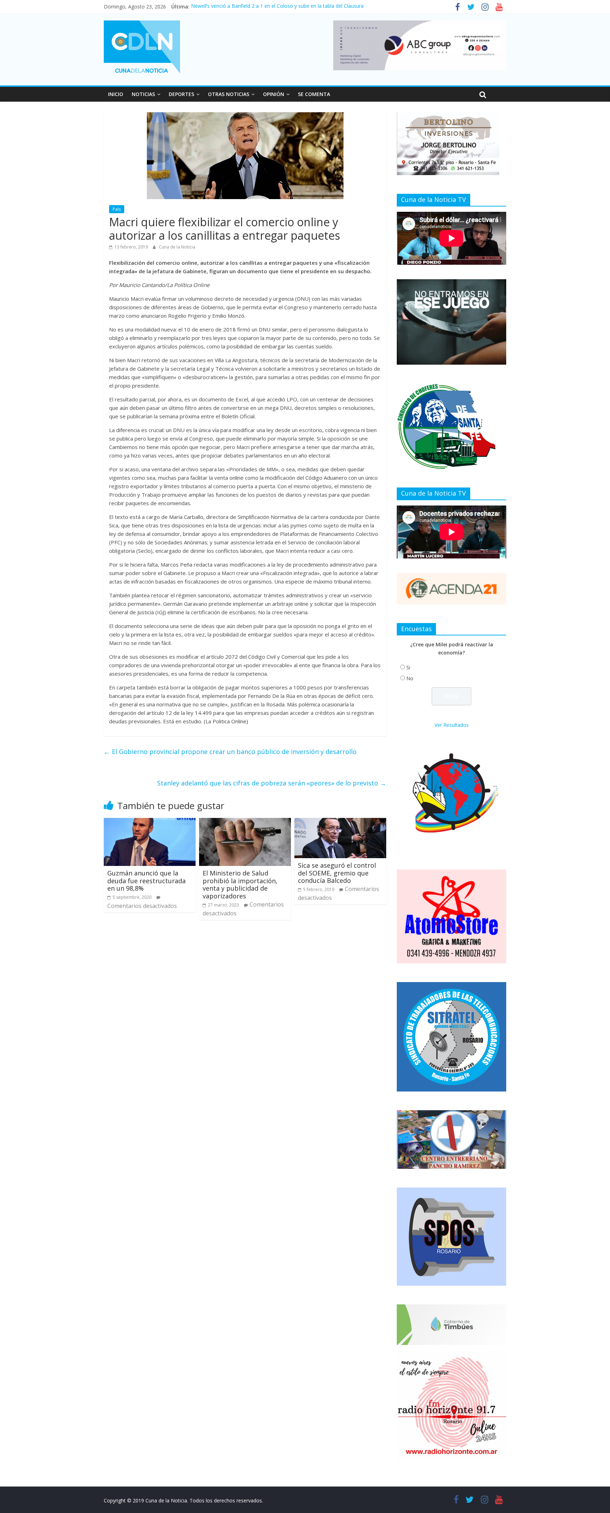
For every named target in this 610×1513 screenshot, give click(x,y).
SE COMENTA (314, 94)
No (409, 678)
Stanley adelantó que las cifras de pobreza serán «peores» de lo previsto (271, 783)
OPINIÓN (273, 94)
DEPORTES (181, 94)
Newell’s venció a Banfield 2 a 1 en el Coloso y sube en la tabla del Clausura (277, 6)
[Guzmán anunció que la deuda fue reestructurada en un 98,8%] (150, 822)
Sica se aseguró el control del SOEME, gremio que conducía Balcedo (337, 873)
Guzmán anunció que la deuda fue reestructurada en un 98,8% (146, 880)
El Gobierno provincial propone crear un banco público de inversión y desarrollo (230, 751)
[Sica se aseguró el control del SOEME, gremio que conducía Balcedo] (340, 822)
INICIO (115, 94)
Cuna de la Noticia (177, 247)
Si (408, 667)
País (117, 209)
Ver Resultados (452, 725)
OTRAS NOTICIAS (228, 94)
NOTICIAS (143, 94)
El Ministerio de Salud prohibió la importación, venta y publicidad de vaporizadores (240, 884)
